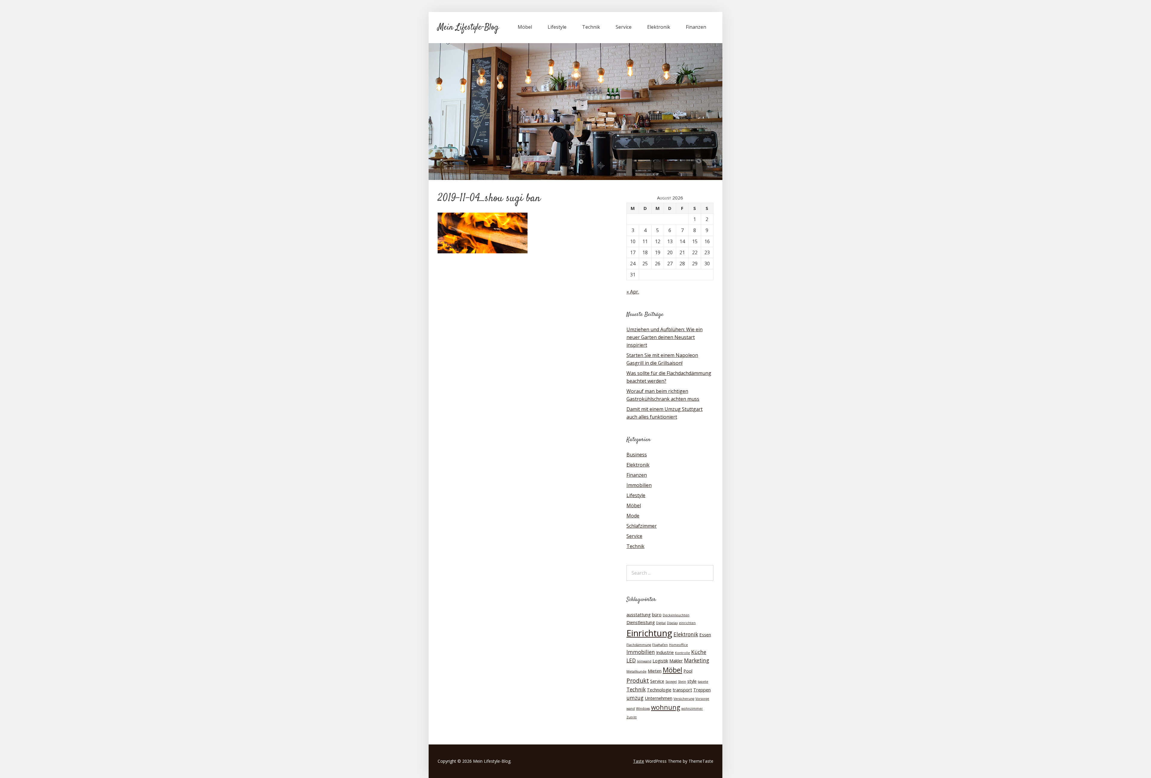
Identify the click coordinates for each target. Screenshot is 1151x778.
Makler (676, 661)
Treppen (702, 690)
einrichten (687, 623)
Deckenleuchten (676, 615)
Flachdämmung (638, 645)
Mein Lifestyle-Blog (468, 28)
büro (657, 614)
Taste (638, 761)
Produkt (637, 680)
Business (636, 454)
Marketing (696, 660)
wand (630, 708)
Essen (705, 635)
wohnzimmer (692, 708)
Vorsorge (702, 699)
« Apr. (632, 291)
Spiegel (671, 681)
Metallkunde (636, 671)
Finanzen (696, 27)
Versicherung (684, 699)
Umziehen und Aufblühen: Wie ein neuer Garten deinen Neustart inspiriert (664, 337)
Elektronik (658, 27)
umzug (635, 697)
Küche (698, 652)
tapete (703, 681)
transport (682, 690)
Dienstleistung (640, 622)
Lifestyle (557, 27)
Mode (632, 515)
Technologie (659, 690)
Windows (643, 708)
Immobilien (639, 485)
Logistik (660, 661)
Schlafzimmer (641, 526)
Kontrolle (682, 653)
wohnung (665, 707)
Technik (591, 27)
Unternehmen (658, 698)
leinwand (644, 661)
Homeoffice (678, 645)
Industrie (665, 652)
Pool (687, 671)
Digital (661, 623)
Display (672, 623)
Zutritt (631, 717)
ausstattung (638, 614)
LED (631, 660)
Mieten (655, 671)
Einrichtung (649, 633)
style (692, 681)
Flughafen (660, 645)
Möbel (525, 27)
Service (624, 27)
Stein (682, 681)
